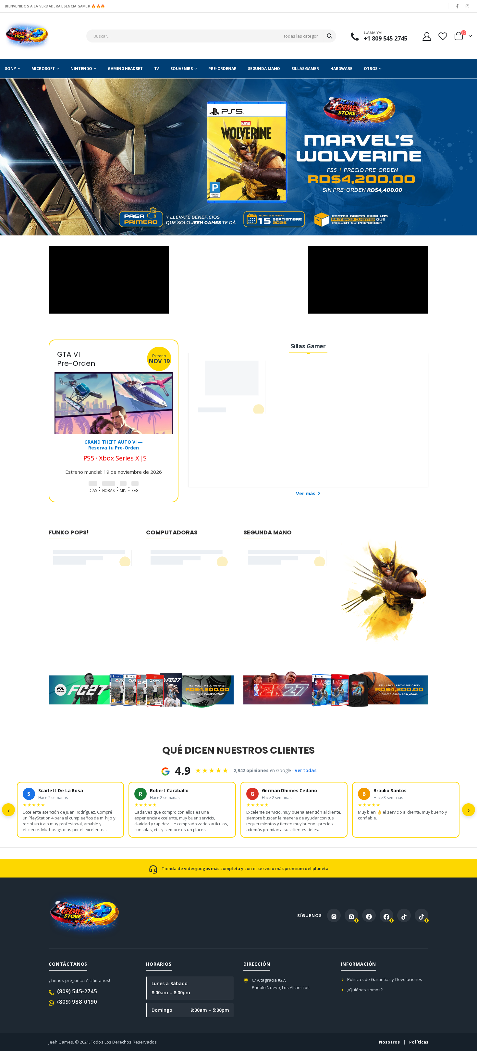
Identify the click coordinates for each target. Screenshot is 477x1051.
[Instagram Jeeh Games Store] (334, 915)
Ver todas (305, 770)
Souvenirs (181, 68)
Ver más (306, 493)
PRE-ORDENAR (222, 68)
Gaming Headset (125, 68)
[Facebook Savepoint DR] (386, 915)
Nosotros (389, 1042)
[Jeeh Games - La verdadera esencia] (27, 36)
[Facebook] (457, 6)
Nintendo (81, 68)
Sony (10, 68)
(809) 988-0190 (77, 1001)
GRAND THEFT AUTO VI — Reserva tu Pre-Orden (113, 445)
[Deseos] (442, 36)
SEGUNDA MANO (264, 68)
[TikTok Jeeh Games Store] (404, 915)
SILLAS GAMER (305, 68)
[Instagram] (467, 6)
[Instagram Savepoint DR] (351, 915)
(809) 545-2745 (77, 991)
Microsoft (43, 68)
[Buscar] (329, 36)
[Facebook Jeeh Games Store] (369, 915)
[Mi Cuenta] (427, 36)
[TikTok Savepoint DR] (421, 915)
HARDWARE (341, 68)
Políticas (418, 1042)
